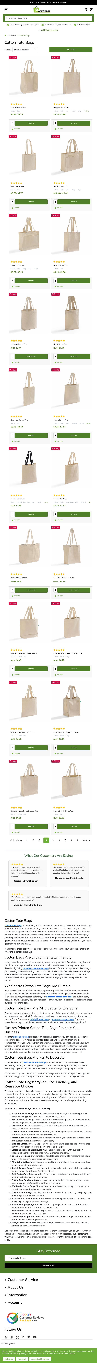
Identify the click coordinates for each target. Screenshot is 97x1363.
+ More (86, 111)
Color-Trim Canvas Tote (19, 265)
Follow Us (13, 1329)
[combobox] (48, 18)
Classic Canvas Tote (60, 420)
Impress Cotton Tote (18, 499)
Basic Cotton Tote (59, 499)
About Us (16, 1287)
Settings (9, 1359)
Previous (17, 840)
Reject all (22, 1359)
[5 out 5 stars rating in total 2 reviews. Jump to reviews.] (59, 650)
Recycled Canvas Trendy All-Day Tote (24, 653)
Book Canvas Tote (17, 186)
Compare (17, 129)
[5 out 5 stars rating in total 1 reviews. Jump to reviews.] (17, 340)
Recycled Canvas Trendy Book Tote (65, 732)
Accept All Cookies (40, 1359)
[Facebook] (6, 1337)
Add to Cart (31, 356)
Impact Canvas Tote (60, 265)
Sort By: (8, 50)
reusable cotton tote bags (36, 968)
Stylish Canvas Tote (60, 186)
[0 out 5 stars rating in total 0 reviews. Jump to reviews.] (17, 104)
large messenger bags (63, 1019)
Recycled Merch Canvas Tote (63, 811)
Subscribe (48, 1265)
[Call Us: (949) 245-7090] (86, 9)
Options (31, 123)
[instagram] (12, 1337)
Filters (71, 49)
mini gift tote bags (39, 1019)
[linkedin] (23, 1337)
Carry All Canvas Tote (18, 108)
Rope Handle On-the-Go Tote (63, 578)
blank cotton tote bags (34, 1062)
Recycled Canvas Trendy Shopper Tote (24, 811)
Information (17, 1295)
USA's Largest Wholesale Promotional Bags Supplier (48, 2)
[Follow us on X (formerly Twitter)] (17, 1337)
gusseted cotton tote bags (59, 996)
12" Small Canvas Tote (19, 344)
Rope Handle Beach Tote (19, 578)
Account (15, 1302)
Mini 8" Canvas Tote (60, 344)
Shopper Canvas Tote (61, 108)
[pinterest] (29, 1337)
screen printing (21, 1036)
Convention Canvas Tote (19, 420)
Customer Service (23, 1279)
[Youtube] (35, 1337)
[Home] (6, 36)
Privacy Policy (69, 1353)
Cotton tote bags (13, 925)
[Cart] (91, 9)
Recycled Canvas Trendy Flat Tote (22, 732)
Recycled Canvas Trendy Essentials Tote (67, 653)
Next (85, 840)
